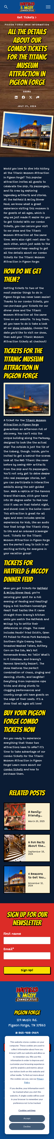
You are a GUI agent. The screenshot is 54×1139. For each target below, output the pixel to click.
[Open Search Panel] (6, 7)
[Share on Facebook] (23, 97)
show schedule (22, 328)
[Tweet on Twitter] (30, 97)
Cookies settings (27, 1110)
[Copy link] (38, 97)
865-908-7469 (28, 1032)
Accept (27, 1118)
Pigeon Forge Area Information (27, 25)
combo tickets (13, 769)
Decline (27, 1126)
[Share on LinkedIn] (16, 97)
